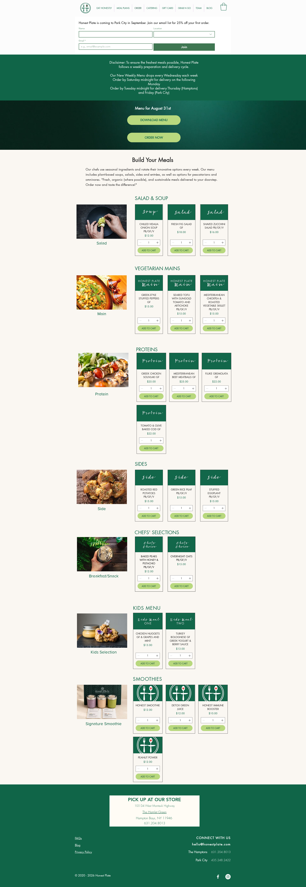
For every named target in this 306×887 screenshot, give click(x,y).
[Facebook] (218, 876)
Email (82, 40)
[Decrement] (140, 242)
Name (82, 28)
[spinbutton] (149, 242)
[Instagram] (228, 876)
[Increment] (158, 242)
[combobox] (184, 34)
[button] (223, 7)
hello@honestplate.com (211, 844)
